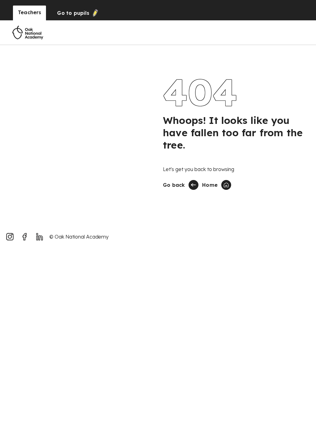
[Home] (27, 32)
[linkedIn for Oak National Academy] (39, 237)
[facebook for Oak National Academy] (25, 237)
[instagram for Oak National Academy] (10, 237)
